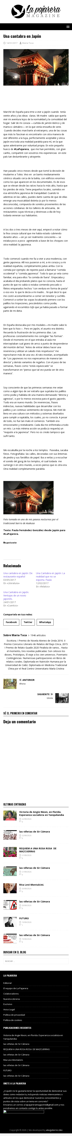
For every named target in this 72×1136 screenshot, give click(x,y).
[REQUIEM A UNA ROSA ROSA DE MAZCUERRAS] (10, 854)
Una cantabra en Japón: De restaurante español (17, 575)
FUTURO (24, 918)
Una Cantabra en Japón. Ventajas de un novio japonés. (16, 595)
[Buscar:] (36, 961)
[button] (67, 26)
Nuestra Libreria (11, 998)
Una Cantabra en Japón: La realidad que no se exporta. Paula (50, 576)
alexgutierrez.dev (54, 1130)
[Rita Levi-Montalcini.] (10, 891)
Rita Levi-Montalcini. (31, 884)
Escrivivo (7, 1004)
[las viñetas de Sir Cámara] (10, 838)
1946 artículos (38, 635)
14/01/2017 (11, 42)
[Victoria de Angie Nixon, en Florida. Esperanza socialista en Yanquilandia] (10, 818)
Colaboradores (11, 993)
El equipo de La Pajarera (15, 988)
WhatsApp (45, 622)
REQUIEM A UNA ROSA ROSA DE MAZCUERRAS (37, 850)
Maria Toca (27, 42)
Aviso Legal (9, 1009)
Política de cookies (12, 1020)
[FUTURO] (10, 925)
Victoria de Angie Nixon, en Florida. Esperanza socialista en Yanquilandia (41, 813)
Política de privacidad (14, 1014)
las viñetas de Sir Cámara (34, 831)
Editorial (7, 982)
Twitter (28, 622)
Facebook (11, 622)
